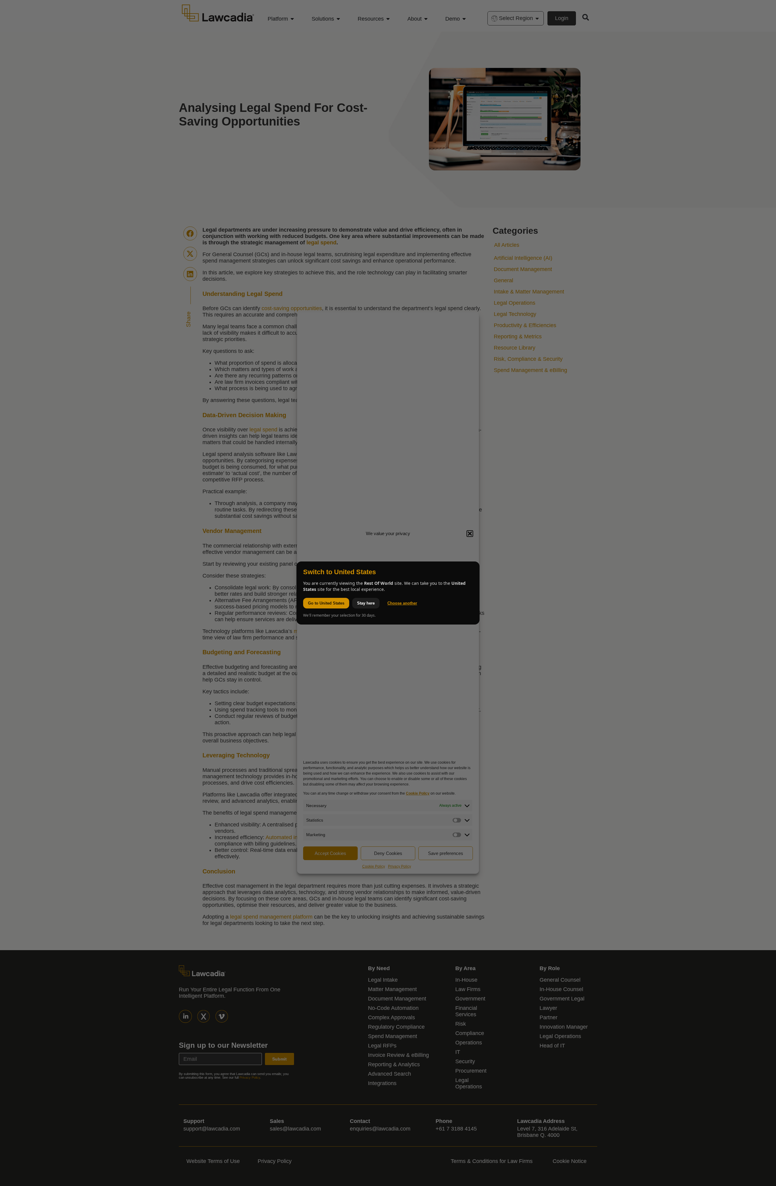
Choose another (402, 603)
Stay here (366, 603)
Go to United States (326, 603)
